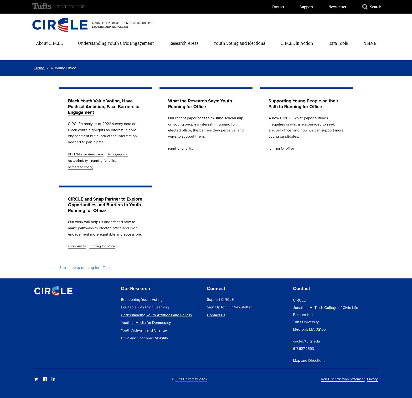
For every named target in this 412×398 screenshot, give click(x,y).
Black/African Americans (85, 154)
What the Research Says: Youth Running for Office (200, 103)
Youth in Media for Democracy (146, 322)
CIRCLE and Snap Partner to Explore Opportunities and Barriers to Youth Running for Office (105, 205)
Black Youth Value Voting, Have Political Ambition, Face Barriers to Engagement (103, 106)
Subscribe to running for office (84, 267)
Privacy (372, 379)
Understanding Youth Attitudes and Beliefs (156, 314)
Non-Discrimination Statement (343, 379)
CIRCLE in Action (297, 43)
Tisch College (70, 6)
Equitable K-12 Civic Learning (145, 307)
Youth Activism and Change (144, 330)
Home (39, 68)
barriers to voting (80, 167)
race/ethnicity (78, 160)
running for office (104, 160)
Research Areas (183, 43)
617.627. (299, 348)
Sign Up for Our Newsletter (229, 307)
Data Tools (338, 43)
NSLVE (369, 43)
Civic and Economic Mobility (144, 338)
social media (77, 246)
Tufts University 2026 (191, 379)
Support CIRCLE (220, 299)
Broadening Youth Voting (142, 299)
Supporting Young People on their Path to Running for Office (303, 103)
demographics (117, 154)
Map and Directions (309, 360)
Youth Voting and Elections (239, 43)
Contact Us (216, 314)
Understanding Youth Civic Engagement (116, 43)
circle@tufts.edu (306, 341)
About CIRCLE (49, 43)
